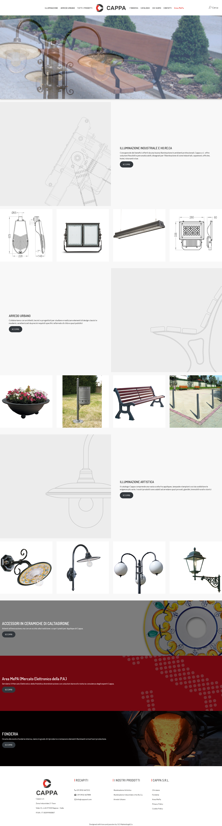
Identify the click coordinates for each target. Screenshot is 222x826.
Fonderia (134, 8)
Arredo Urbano (68, 8)
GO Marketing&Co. (125, 824)
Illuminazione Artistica (122, 790)
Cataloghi (145, 8)
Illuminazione (51, 8)
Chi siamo (156, 8)
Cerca (215, 7)
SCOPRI (126, 164)
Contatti (168, 8)
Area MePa (179, 8)
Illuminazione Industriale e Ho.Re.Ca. (128, 795)
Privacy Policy (157, 804)
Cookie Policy (157, 809)
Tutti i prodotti (84, 8)
